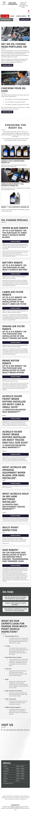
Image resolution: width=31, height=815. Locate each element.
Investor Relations (24, 796)
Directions (16, 796)
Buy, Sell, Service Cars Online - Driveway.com (15, 799)
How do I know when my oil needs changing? (15, 603)
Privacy (21, 806)
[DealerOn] (15, 804)
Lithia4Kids (17, 797)
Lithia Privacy (10, 796)
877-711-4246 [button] (5, 16)
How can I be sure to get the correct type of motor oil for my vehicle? (16, 597)
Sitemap (17, 806)
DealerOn (13, 806)
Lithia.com (11, 797)
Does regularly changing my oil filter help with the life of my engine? (15, 609)
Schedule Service (21, 16)
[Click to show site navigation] (28, 16)
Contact (4, 796)
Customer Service (25, 797)
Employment (5, 797)
